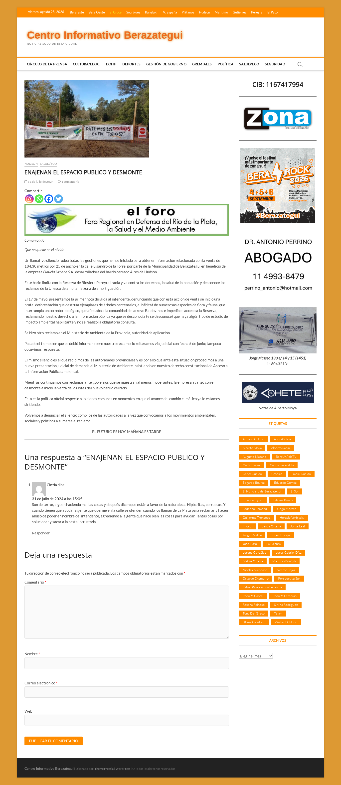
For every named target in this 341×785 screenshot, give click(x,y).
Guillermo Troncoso (256, 517)
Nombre (32, 653)
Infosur (248, 526)
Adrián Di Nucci (253, 439)
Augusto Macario (254, 457)
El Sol (294, 491)
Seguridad (275, 64)
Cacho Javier (251, 465)
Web (28, 711)
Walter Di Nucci (286, 622)
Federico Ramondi (255, 509)
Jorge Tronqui (281, 535)
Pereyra (257, 12)
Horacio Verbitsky (292, 517)
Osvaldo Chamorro (256, 578)
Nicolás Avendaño (255, 570)
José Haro (250, 544)
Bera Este (77, 12)
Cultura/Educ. (86, 64)
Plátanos (188, 12)
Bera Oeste (97, 12)
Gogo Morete (286, 509)
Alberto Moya (252, 448)
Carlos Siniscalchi (282, 465)
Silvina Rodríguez (286, 605)
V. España (170, 12)
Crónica (276, 474)
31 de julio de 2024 (40, 181)
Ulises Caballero (254, 622)
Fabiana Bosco (283, 500)
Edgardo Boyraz (254, 482)
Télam (278, 613)
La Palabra (273, 544)
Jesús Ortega (271, 526)
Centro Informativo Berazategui (105, 35)
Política (226, 64)
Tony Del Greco (254, 613)
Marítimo (221, 12)
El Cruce (116, 12)
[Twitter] (58, 198)
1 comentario (70, 181)
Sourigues (133, 12)
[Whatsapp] (39, 198)
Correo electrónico (40, 683)
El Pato (272, 12)
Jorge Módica (252, 535)
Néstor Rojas (286, 570)
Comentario (35, 582)
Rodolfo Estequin (285, 596)
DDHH (111, 64)
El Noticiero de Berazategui (262, 491)
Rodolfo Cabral (253, 596)
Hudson (204, 12)
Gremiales (202, 64)
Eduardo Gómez (285, 482)
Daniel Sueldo (301, 474)
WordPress (123, 769)
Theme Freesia (104, 769)
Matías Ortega (253, 561)
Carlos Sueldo (252, 474)
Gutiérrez (239, 12)
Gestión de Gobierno (166, 64)
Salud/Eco (249, 64)
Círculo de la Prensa (47, 64)
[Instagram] (29, 198)
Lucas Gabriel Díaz (289, 552)
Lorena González (254, 552)
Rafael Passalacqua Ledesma (262, 587)
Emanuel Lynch (253, 500)
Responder (41, 533)
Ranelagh (151, 12)
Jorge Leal (297, 526)
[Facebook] (48, 198)
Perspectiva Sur (289, 578)
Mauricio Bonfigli (284, 561)
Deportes (131, 64)
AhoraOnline (282, 439)
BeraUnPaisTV (286, 457)
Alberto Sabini (281, 448)
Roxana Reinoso (254, 605)
